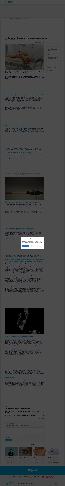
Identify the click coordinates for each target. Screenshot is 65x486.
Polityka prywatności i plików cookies (32, 247)
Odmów (32, 245)
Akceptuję (25, 245)
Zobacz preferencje (40, 245)
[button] (42, 238)
